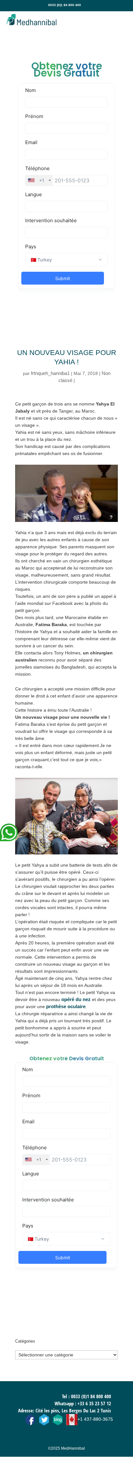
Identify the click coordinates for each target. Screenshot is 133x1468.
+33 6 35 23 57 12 (94, 1403)
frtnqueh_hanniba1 (50, 373)
